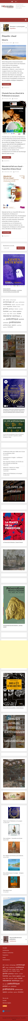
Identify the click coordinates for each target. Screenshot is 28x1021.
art (13, 302)
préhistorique (7, 325)
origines (21, 980)
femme (15, 306)
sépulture (5, 327)
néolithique (16, 316)
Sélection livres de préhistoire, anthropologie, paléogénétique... (15, 348)
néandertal (7, 316)
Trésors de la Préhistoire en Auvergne (12, 473)
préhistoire (15, 322)
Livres (4, 957)
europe (4, 306)
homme (6, 311)
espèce (22, 304)
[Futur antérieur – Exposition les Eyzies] (14, 830)
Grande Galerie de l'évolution (14, 771)
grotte (5, 309)
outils (4, 319)
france (18, 306)
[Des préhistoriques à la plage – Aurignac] (14, 865)
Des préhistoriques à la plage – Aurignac (13, 873)
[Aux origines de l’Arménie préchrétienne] (14, 848)
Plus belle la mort (7, 890)
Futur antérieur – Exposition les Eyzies (12, 838)
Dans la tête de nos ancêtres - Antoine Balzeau (13, 707)
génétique (11, 309)
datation (13, 304)
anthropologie (13, 299)
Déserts (5, 40)
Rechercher (21, 248)
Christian (16, 42)
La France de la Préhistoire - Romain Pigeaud (13, 542)
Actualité (5, 948)
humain (4, 313)
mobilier (14, 313)
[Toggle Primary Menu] (25, 19)
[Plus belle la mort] (14, 882)
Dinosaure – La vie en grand (17, 26)
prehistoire (5, 322)
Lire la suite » (7, 84)
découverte (18, 304)
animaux (7, 299)
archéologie (7, 302)
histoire (16, 309)
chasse (16, 302)
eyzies (10, 971)
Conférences (13, 941)
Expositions (13, 28)
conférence (7, 304)
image (8, 313)
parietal (21, 319)
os (21, 316)
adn (4, 299)
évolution (10, 327)
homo (10, 311)
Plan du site (5, 998)
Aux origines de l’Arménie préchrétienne (13, 855)
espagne (14, 969)
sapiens (14, 325)
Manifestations (6, 959)
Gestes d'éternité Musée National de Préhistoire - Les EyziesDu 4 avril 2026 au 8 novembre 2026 (12, 290)
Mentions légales (7, 1002)
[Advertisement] (14, 654)
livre (11, 313)
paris (9, 986)
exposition (9, 306)
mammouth (11, 978)
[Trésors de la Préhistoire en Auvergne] (14, 813)
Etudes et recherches (8, 952)
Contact (4, 1000)
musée (19, 313)
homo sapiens (17, 311)
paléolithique (12, 319)
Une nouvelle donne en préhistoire (16, 938)
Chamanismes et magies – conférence (12, 457)
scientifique (19, 325)
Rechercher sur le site (8, 245)
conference (21, 302)
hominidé (21, 309)
